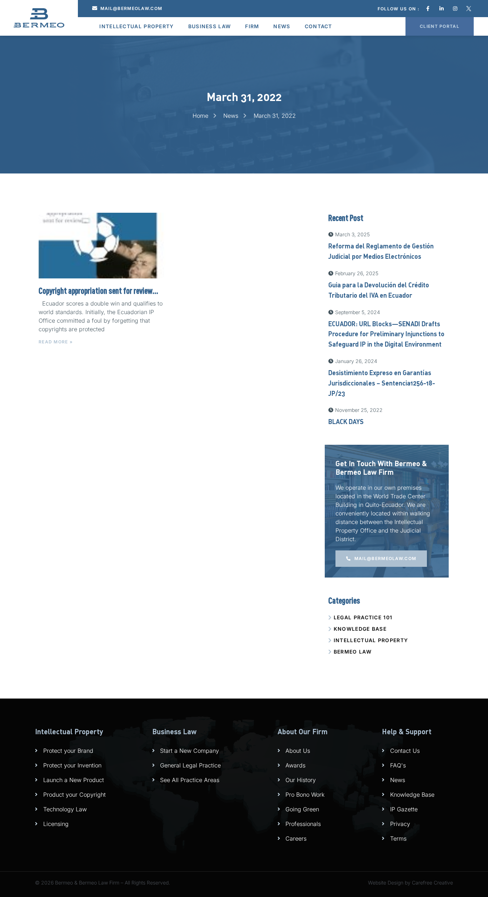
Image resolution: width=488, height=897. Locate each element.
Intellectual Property (136, 26)
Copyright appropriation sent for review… (98, 291)
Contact (318, 26)
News (281, 26)
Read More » (56, 341)
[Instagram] (455, 9)
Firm (252, 26)
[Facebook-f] (428, 9)
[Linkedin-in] (442, 9)
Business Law (209, 26)
